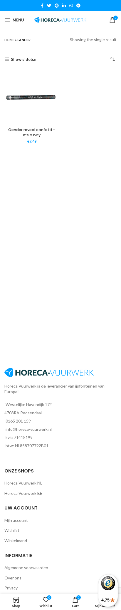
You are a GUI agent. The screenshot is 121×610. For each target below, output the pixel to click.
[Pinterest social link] (56, 5)
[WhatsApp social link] (71, 5)
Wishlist (11, 530)
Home (9, 40)
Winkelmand (15, 540)
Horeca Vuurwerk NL (23, 482)
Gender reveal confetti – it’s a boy (32, 132)
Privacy (11, 587)
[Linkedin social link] (64, 5)
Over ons (12, 577)
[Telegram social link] (78, 5)
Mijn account (16, 520)
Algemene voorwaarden (26, 567)
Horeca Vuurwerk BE (23, 493)
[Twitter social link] (49, 5)
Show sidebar (24, 59)
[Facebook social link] (42, 5)
